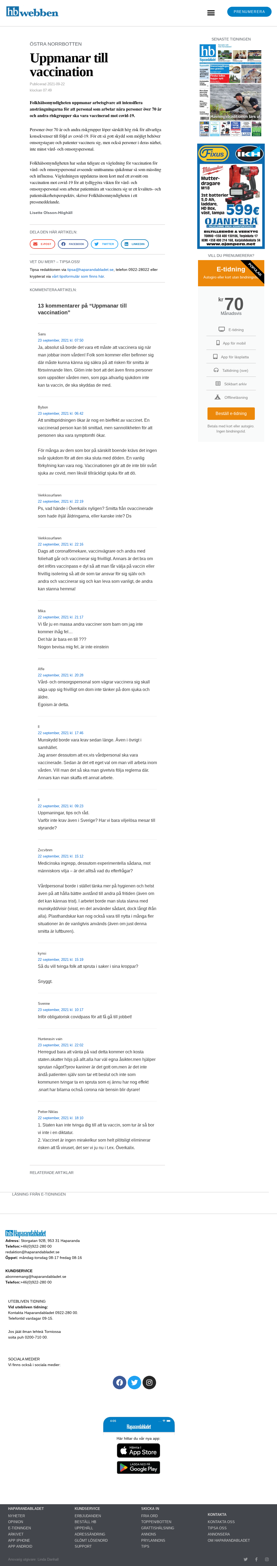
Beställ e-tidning (231, 413)
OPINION (15, 1522)
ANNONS (148, 1534)
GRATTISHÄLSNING (157, 1528)
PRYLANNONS (153, 1540)
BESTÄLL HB (85, 1522)
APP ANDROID (20, 1546)
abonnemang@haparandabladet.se (35, 1276)
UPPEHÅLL (84, 1528)
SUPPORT (83, 1546)
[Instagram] (149, 1382)
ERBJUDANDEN (88, 1516)
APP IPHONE (19, 1540)
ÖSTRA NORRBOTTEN (56, 44)
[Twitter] (134, 1382)
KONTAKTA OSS (221, 1522)
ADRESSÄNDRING (90, 1534)
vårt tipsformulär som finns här (78, 276)
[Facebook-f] (256, 1559)
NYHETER (16, 1516)
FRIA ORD (149, 1516)
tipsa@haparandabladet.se (90, 269)
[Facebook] (119, 1382)
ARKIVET (16, 1534)
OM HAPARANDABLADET (229, 1540)
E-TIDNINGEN (19, 1528)
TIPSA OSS (217, 1528)
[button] (211, 13)
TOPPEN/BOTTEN (156, 1522)
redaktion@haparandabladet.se (32, 1252)
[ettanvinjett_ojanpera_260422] (231, 248)
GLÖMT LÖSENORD (91, 1540)
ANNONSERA (219, 1534)
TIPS (145, 1546)
